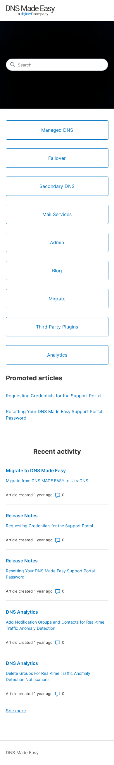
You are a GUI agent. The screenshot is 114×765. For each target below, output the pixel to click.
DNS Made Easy (22, 752)
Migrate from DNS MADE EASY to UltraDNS (47, 480)
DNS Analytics (22, 612)
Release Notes (22, 515)
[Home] (30, 10)
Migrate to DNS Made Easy (36, 470)
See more (16, 710)
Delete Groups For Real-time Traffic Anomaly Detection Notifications (48, 676)
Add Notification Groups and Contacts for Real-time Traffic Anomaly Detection (55, 625)
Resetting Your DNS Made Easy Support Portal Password (54, 415)
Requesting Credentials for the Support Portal (53, 395)
